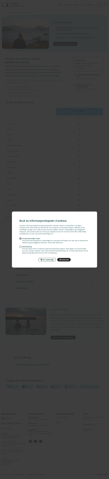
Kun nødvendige (48, 260)
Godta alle (65, 260)
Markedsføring (27, 247)
